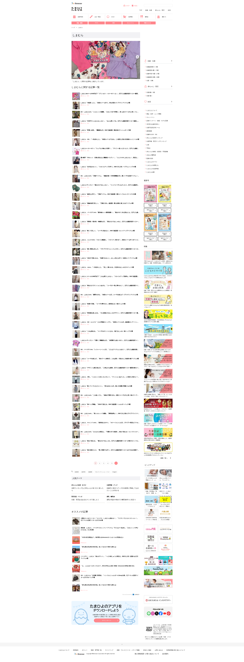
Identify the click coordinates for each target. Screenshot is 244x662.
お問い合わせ (159, 650)
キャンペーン (130, 23)
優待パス (164, 17)
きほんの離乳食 (151, 155)
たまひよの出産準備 (152, 169)
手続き (148, 148)
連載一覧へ (164, 458)
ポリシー (84, 650)
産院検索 (149, 131)
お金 (147, 145)
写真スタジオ (147, 23)
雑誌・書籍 (79, 23)
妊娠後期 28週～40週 (152, 77)
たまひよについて (151, 110)
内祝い (136, 6)
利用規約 (75, 650)
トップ (73, 27)
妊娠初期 (77, 472)
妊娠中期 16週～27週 (152, 74)
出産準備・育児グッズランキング (156, 141)
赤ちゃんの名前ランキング (154, 138)
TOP (140, 10)
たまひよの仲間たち (152, 165)
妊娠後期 (90, 472)
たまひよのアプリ (151, 162)
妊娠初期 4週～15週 (152, 70)
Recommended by (127, 594)
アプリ (96, 23)
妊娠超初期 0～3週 (152, 67)
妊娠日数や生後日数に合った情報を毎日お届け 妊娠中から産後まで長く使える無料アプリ (107, 615)
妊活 (169, 10)
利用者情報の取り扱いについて (175, 650)
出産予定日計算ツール (153, 127)
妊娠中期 (83, 472)
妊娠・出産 (148, 10)
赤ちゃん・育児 (159, 10)
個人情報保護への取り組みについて (147, 654)
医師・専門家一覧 (96, 650)
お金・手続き (98, 17)
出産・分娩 (149, 80)
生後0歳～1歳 (150, 92)
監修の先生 (149, 158)
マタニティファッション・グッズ (102, 472)
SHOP (128, 6)
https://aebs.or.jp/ (157, 633)
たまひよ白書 (150, 172)
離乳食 (146, 17)
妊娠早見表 (80, 17)
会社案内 (165, 654)
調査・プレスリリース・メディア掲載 (128, 650)
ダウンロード (106, 620)
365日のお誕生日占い (152, 124)
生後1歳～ (149, 96)
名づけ (112, 17)
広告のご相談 (147, 650)
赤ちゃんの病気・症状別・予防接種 (157, 151)
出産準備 (130, 17)
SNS (113, 23)
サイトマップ (109, 650)
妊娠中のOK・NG (151, 134)
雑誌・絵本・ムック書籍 (153, 114)
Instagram (114, 472)
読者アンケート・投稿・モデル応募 (157, 121)
